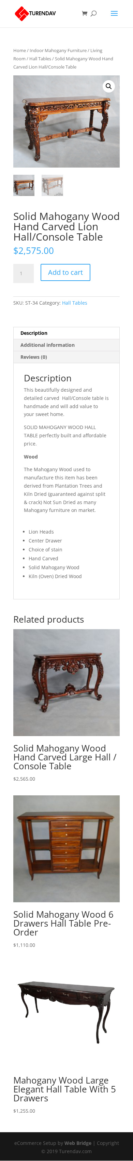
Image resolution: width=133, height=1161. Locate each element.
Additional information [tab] (47, 345)
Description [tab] (33, 333)
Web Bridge (77, 1143)
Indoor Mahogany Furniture (58, 50)
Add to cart (65, 272)
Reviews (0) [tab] (33, 357)
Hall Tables (40, 59)
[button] (109, 86)
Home (19, 50)
